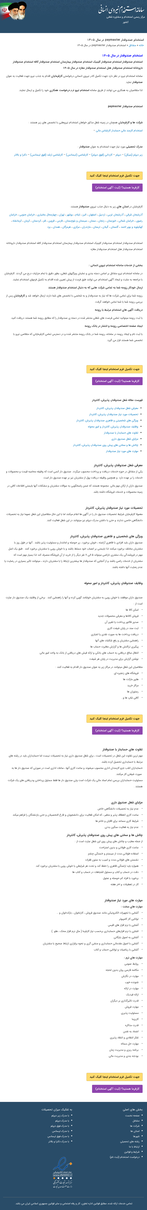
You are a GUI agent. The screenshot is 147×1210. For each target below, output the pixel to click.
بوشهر (70, 215)
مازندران (86, 227)
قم (44, 221)
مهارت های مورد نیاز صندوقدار (122, 451)
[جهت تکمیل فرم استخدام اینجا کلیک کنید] (115, 171)
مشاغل (132, 45)
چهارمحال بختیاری (47, 215)
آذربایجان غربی (115, 215)
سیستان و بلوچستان (76, 221)
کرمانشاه (17, 221)
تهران (62, 215)
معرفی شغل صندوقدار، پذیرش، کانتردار (117, 408)
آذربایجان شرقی (134, 215)
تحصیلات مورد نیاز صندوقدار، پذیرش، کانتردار (113, 414)
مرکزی (76, 227)
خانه (141, 45)
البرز (84, 215)
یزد (49, 227)
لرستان (96, 227)
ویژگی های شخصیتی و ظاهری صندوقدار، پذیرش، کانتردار (107, 420)
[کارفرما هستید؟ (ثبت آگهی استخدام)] (117, 183)
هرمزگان (66, 227)
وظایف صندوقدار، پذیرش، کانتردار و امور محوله (113, 427)
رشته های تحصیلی (130, 1142)
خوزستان (111, 221)
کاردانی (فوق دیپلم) (101, 155)
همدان (56, 227)
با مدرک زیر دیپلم (60, 1116)
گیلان (105, 227)
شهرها (136, 1136)
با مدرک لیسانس (60, 1131)
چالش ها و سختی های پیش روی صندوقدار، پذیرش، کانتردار (105, 445)
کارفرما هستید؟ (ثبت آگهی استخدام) (117, 187)
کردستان (36, 221)
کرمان (27, 221)
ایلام (77, 215)
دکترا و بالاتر (20, 155)
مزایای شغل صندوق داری (124, 439)
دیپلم (118, 155)
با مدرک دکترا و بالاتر (58, 1142)
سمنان (92, 221)
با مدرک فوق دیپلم (60, 1126)
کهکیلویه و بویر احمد (132, 227)
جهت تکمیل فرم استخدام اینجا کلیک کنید (114, 175)
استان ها (135, 1131)
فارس (60, 221)
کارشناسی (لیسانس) (77, 155)
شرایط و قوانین (132, 1152)
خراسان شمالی (126, 221)
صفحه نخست (132, 1116)
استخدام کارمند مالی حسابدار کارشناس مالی (119, 130)
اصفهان (92, 215)
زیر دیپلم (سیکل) (133, 155)
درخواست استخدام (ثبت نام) (125, 1157)
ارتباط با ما (134, 1147)
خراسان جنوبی (27, 215)
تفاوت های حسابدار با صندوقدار (121, 433)
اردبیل (102, 215)
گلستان (114, 227)
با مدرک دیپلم (62, 1121)
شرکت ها (135, 1126)
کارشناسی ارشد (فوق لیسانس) (46, 155)
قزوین (51, 221)
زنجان (101, 221)
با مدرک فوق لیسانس (58, 1136)
